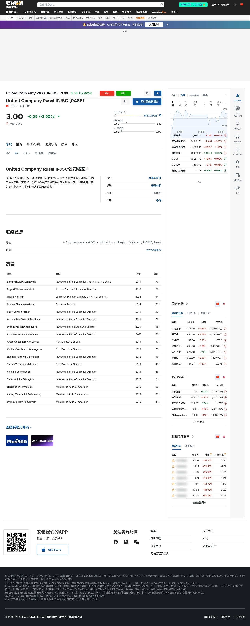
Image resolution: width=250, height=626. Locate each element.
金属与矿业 (155, 177)
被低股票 (152, 17)
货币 (174, 95)
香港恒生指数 (178, 147)
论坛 (75, 144)
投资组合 (156, 545)
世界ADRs (78, 17)
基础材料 (156, 185)
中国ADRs (90, 17)
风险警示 (240, 617)
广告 (205, 538)
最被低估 (176, 446)
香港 (158, 200)
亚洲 (123, 17)
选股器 (22, 17)
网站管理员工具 (160, 553)
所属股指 (52, 153)
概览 (8, 153)
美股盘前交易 (55, 17)
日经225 (176, 153)
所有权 (26, 153)
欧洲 (108, 17)
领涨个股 (191, 313)
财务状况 (51, 144)
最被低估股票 (180, 436)
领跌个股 (205, 313)
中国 (31, 17)
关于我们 (208, 530)
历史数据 (38, 153)
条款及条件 (209, 617)
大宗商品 (194, 95)
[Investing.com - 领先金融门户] (14, 4)
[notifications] (235, 4)
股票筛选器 (141, 12)
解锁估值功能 (150, 115)
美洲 (100, 17)
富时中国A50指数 (180, 141)
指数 (183, 95)
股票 (10, 17)
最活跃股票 (177, 313)
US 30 (175, 158)
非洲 (130, 17)
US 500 (176, 164)
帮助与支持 (209, 545)
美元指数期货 (178, 170)
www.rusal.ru (153, 249)
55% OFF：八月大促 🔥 (193, 4)
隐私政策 (225, 617)
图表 (19, 144)
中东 (115, 17)
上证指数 (176, 135)
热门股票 (178, 377)
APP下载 (156, 538)
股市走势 (178, 304)
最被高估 (189, 446)
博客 (153, 530)
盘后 (68, 17)
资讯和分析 (33, 144)
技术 (64, 144)
